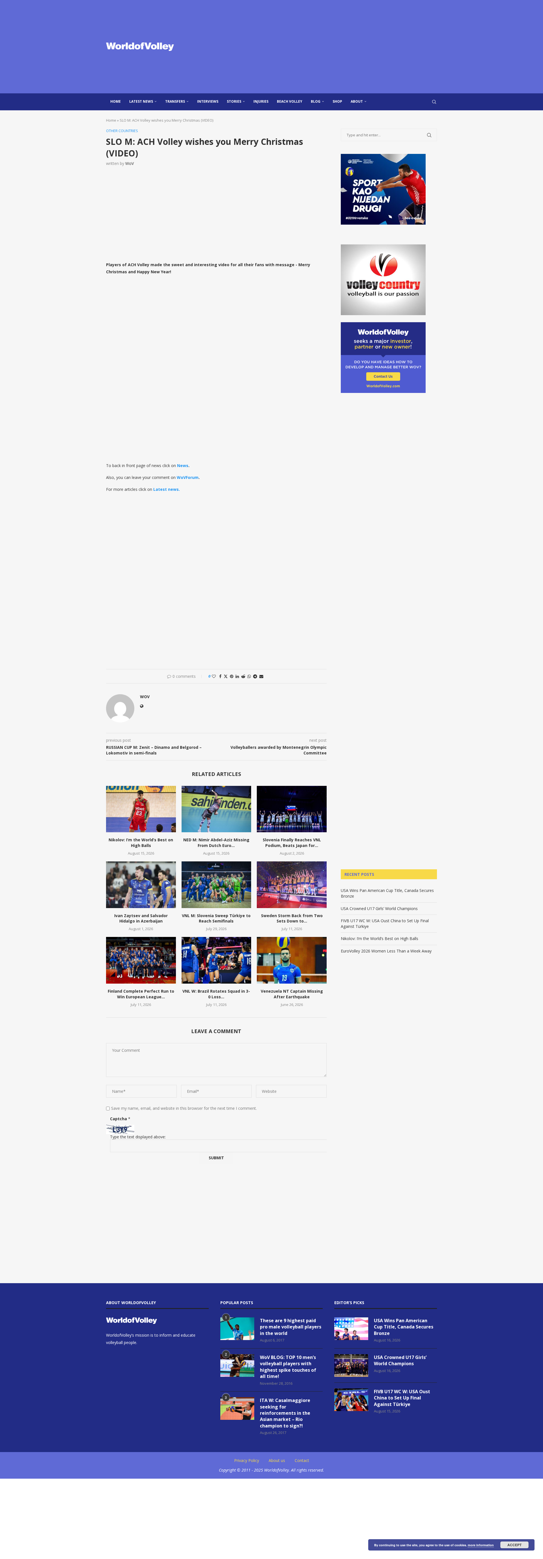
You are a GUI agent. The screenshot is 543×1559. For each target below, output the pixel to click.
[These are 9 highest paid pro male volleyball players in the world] (237, 1328)
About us (277, 1460)
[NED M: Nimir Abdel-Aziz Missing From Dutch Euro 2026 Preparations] (216, 809)
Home (115, 101)
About (357, 101)
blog (315, 101)
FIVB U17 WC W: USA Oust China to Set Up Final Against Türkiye (402, 1397)
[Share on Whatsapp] (249, 676)
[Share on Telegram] (255, 676)
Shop (337, 101)
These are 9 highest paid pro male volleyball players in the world (290, 1326)
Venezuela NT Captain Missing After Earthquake (292, 993)
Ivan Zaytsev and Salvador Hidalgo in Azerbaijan (141, 918)
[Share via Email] (261, 676)
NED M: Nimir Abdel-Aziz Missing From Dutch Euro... (216, 842)
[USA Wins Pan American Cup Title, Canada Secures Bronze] (351, 1328)
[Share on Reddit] (243, 676)
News (182, 465)
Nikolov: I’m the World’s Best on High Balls (141, 842)
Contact (302, 1460)
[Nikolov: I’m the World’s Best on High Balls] (141, 809)
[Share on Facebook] (220, 676)
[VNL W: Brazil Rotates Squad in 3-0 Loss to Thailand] (216, 960)
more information (481, 1545)
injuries (260, 101)
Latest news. (166, 489)
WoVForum (188, 477)
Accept (514, 1544)
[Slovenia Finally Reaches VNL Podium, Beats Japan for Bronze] (292, 809)
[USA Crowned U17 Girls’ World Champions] (351, 1365)
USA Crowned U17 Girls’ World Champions (379, 908)
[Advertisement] (328, 46)
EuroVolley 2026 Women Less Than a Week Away (386, 951)
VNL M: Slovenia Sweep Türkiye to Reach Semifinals (216, 918)
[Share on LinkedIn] (237, 676)
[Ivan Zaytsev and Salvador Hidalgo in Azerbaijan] (141, 884)
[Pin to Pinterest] (231, 676)
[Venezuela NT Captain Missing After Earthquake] (292, 960)
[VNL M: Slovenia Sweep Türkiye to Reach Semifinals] (216, 884)
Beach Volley (289, 101)
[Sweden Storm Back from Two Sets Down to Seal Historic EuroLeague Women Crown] (292, 884)
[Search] (434, 102)
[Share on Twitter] (226, 676)
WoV (129, 163)
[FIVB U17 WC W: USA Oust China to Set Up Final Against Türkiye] (351, 1399)
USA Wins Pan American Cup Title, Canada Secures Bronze (403, 1326)
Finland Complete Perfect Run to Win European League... (141, 993)
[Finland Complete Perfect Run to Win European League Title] (141, 960)
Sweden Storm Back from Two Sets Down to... (292, 918)
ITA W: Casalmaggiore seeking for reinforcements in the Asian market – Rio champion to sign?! (285, 1413)
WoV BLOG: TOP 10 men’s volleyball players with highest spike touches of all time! (288, 1366)
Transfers (175, 101)
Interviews (207, 101)
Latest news (141, 101)
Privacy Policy (246, 1460)
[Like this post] (214, 676)
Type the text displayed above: (138, 1136)
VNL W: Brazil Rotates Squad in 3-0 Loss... (216, 993)
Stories (234, 101)
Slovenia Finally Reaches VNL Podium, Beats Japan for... (292, 842)
